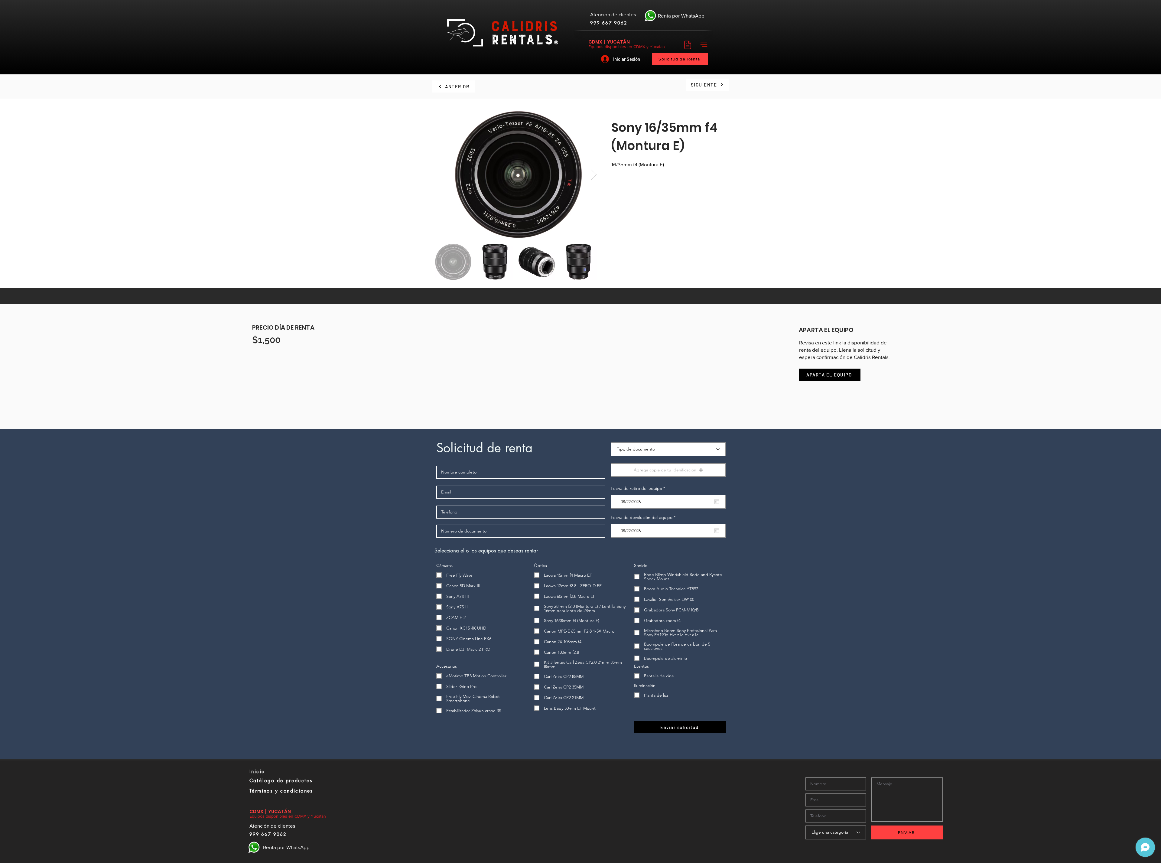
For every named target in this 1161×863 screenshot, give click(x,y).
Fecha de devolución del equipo (644, 517)
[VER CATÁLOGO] (687, 45)
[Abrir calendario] (716, 501)
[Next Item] (593, 175)
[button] (703, 45)
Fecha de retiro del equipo (639, 488)
